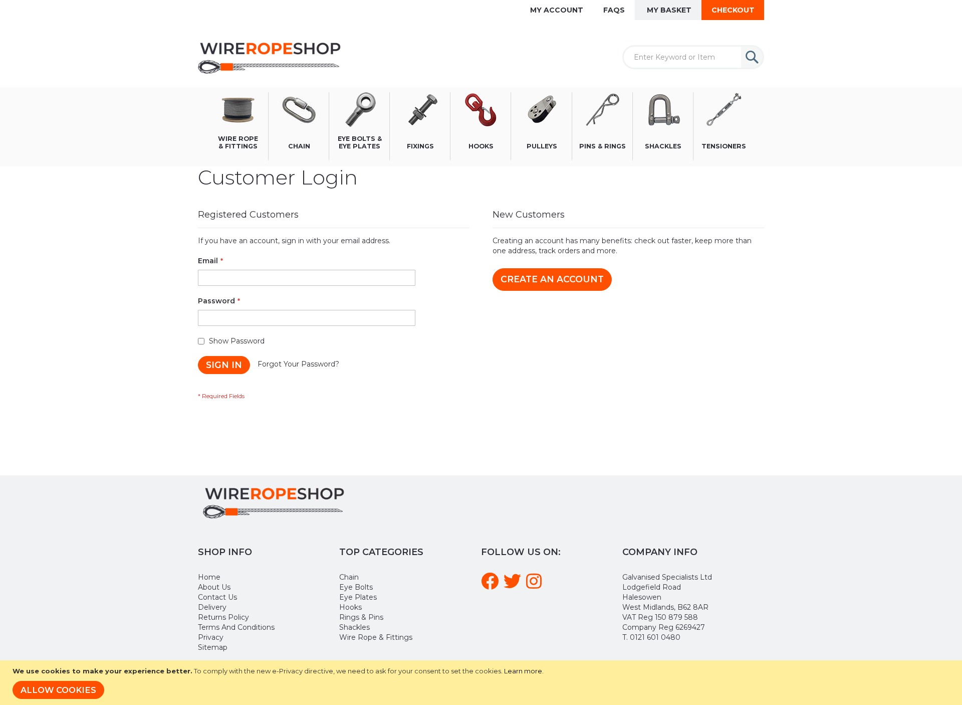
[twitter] (514, 585)
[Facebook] (491, 585)
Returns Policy (223, 617)
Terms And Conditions (236, 627)
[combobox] (693, 57)
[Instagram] (535, 585)
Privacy (210, 637)
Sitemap (212, 647)
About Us (214, 587)
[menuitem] (238, 126)
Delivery (212, 607)
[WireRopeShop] (271, 57)
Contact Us (217, 597)
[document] (482, 682)
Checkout (733, 10)
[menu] (481, 126)
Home (209, 577)
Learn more (523, 671)
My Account (556, 10)
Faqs (614, 10)
